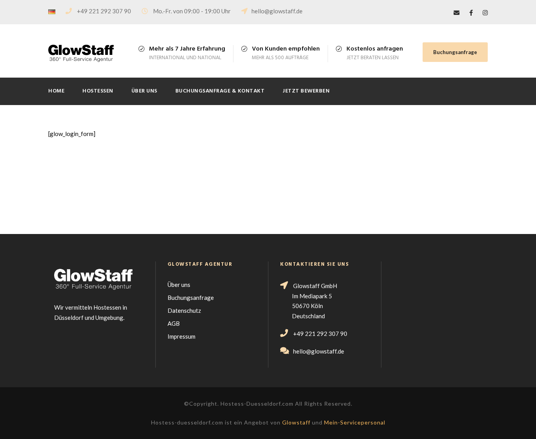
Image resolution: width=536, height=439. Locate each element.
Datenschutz (184, 310)
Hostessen (97, 91)
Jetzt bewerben (306, 91)
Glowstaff (296, 422)
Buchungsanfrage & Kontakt (220, 91)
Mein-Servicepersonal (354, 422)
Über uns (144, 91)
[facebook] (471, 12)
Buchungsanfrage (455, 52)
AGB (174, 323)
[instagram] (485, 12)
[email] (456, 12)
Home (56, 91)
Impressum (181, 336)
